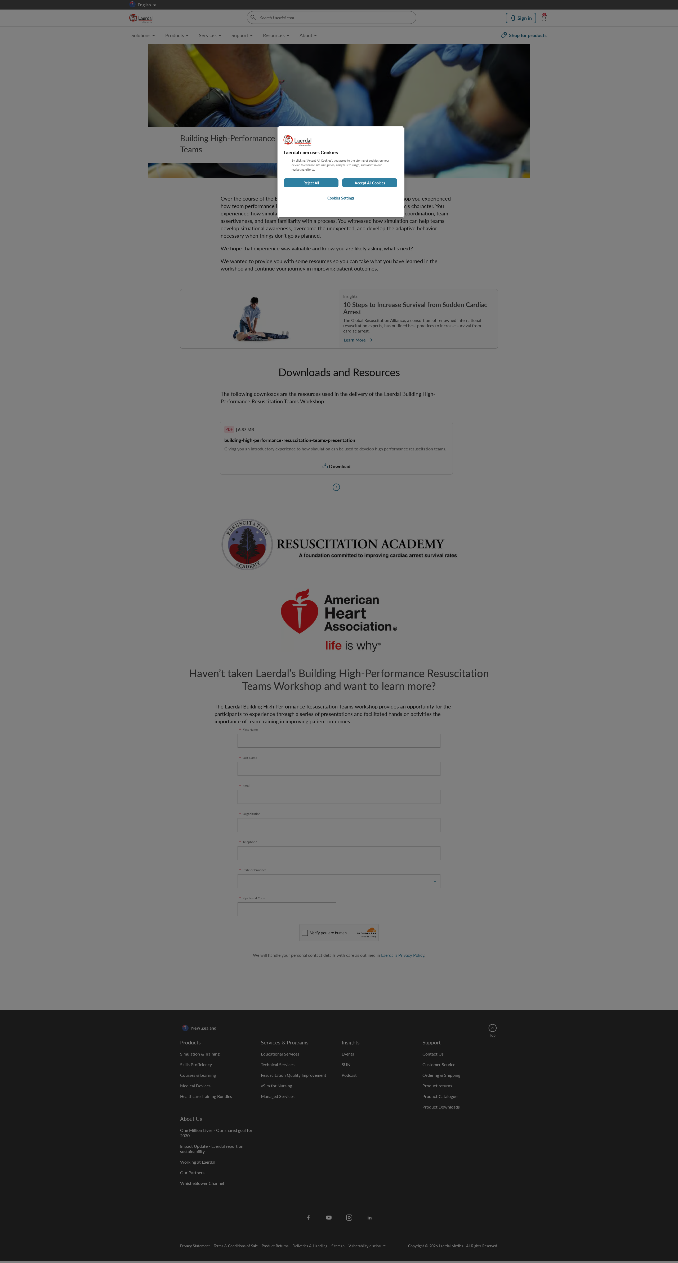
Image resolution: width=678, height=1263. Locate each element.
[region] (340, 172)
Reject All (311, 182)
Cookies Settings (340, 198)
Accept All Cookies (370, 182)
